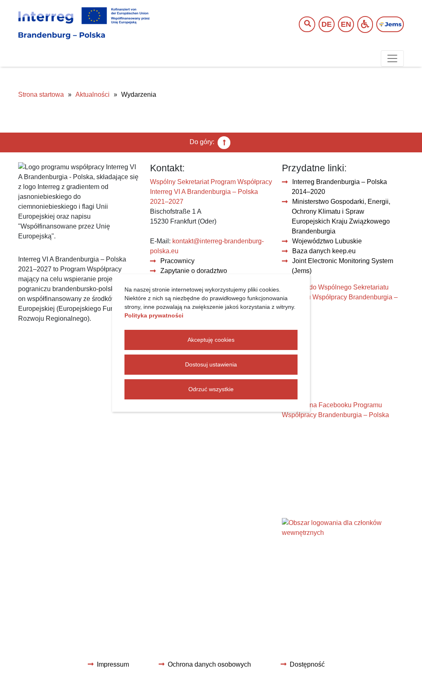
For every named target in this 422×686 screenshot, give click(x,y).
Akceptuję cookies (211, 339)
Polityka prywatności (153, 315)
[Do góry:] (224, 142)
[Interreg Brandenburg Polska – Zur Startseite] (84, 23)
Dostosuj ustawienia (211, 364)
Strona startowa (41, 94)
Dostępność (307, 664)
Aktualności (92, 94)
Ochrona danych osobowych (209, 664)
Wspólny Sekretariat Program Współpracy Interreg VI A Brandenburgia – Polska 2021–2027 (211, 191)
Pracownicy (177, 260)
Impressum (113, 664)
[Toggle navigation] (392, 58)
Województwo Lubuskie (327, 241)
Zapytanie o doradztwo (193, 270)
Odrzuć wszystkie (211, 389)
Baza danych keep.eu (324, 250)
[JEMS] (390, 24)
